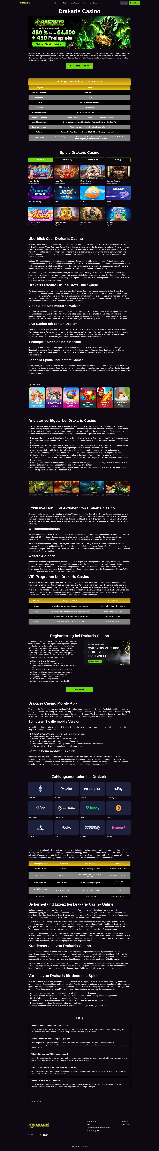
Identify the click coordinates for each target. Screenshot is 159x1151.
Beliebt (39, 159)
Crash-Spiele (91, 159)
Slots (117, 159)
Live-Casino (65, 159)
